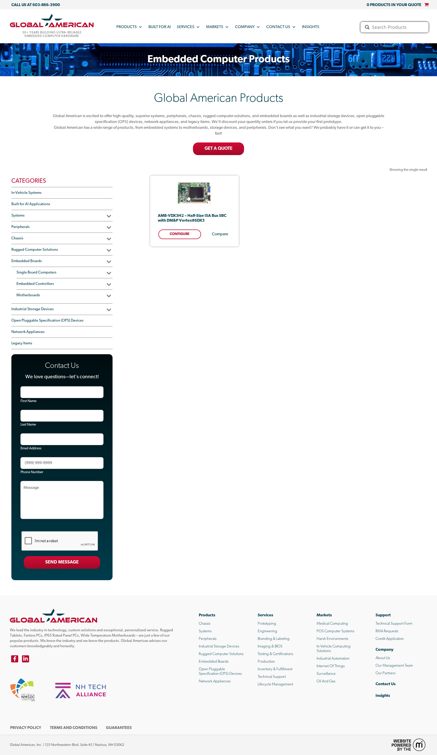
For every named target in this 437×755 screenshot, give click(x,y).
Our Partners (386, 673)
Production (266, 662)
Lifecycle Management (275, 684)
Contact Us (278, 27)
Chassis (17, 238)
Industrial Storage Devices (32, 309)
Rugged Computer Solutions (34, 250)
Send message (62, 562)
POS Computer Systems (335, 631)
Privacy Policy (25, 728)
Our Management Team (394, 666)
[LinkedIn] (25, 658)
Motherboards (28, 295)
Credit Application (390, 639)
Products (126, 27)
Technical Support (272, 677)
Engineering (267, 631)
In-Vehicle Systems (26, 193)
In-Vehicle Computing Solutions (334, 649)
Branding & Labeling (274, 639)
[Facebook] (14, 658)
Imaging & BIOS (270, 646)
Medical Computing (332, 624)
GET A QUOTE (218, 148)
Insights (310, 27)
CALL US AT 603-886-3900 (35, 5)
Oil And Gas (326, 681)
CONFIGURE (179, 234)
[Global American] (52, 20)
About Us (383, 658)
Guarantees (119, 728)
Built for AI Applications (30, 204)
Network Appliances (28, 332)
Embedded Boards (26, 261)
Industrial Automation (333, 659)
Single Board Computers (36, 273)
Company (245, 27)
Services (185, 27)
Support (383, 615)
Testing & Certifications (275, 654)
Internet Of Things (331, 666)
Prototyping (267, 624)
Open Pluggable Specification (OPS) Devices (47, 321)
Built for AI (159, 27)
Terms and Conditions (73, 728)
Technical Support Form (394, 624)
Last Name (28, 425)
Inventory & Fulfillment (275, 669)
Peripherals (20, 227)
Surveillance (326, 674)
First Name (28, 401)
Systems (18, 216)
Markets (214, 27)
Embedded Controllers (35, 284)
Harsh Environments (332, 639)
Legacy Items (21, 343)
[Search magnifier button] (367, 27)
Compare (220, 234)
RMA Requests (387, 631)
